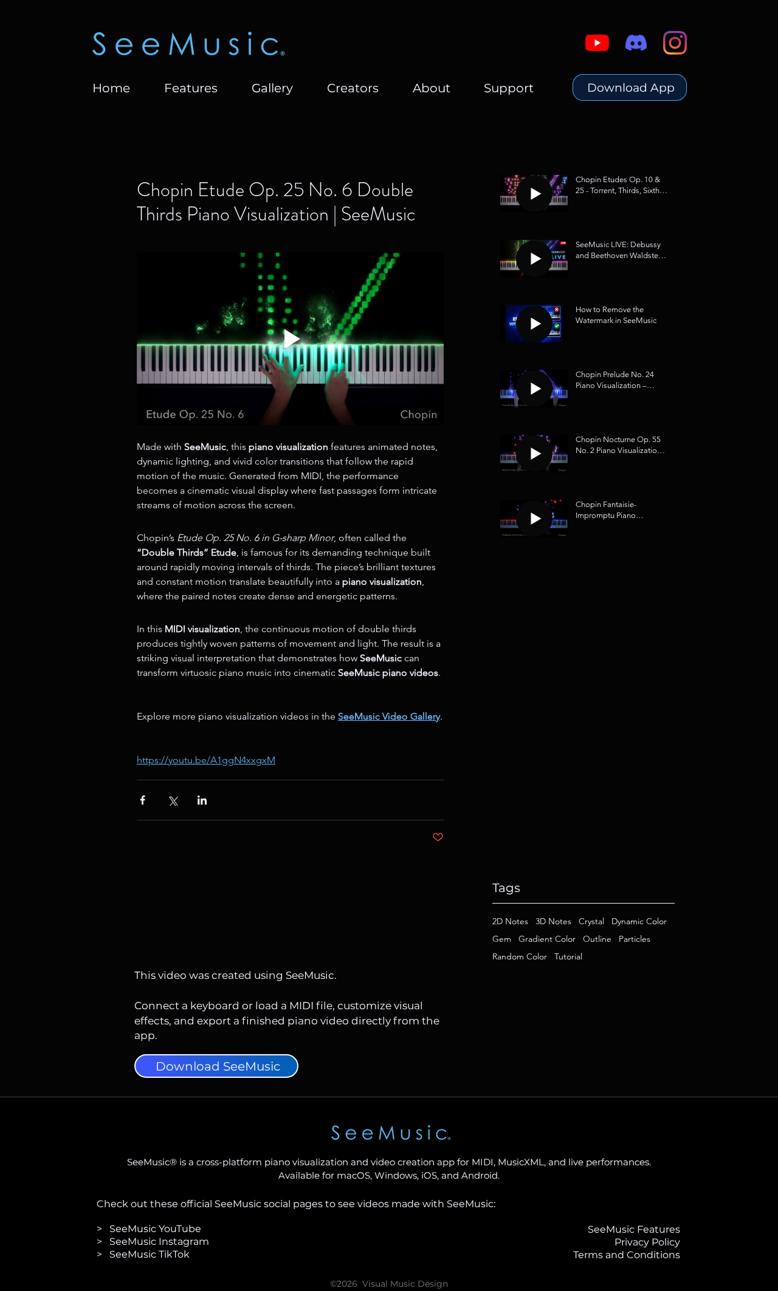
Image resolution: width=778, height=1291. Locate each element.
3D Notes (553, 921)
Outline (597, 939)
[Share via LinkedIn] (202, 800)
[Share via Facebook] (142, 800)
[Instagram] (675, 43)
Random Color (519, 957)
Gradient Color (547, 939)
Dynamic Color (639, 921)
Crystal (591, 921)
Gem (501, 939)
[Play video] (290, 339)
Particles (634, 939)
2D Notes (510, 921)
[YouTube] (597, 43)
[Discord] (636, 43)
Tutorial (568, 957)
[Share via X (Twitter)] (172, 800)
